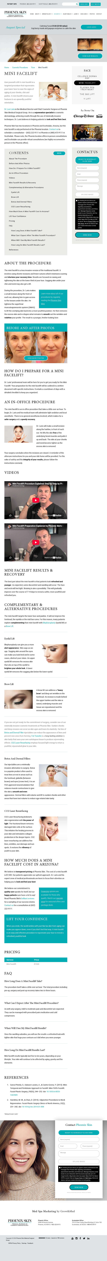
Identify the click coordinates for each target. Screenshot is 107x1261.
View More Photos (36, 358)
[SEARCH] (77, 4)
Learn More (91, 27)
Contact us (53, 129)
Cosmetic (57, 14)
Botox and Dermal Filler (14, 732)
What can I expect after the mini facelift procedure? (33, 235)
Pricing (12, 221)
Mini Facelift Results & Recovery (22, 182)
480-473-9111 (53, 4)
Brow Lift (15, 197)
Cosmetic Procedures (20, 67)
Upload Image (87, 195)
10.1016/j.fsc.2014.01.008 (33, 1106)
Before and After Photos (19, 163)
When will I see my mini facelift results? (28, 240)
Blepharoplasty (49, 622)
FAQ (10, 226)
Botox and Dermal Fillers (21, 202)
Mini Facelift (87, 83)
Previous (6, 347)
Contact (99, 14)
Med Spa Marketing (44, 1211)
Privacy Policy (92, 221)
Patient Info (12, 4)
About (37, 14)
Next (65, 347)
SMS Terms (81, 223)
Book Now (84, 4)
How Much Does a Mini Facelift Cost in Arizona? (29, 211)
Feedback (30, 1243)
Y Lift (87, 98)
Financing (45, 891)
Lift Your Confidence (17, 216)
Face (33, 67)
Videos (12, 178)
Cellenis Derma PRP (87, 77)
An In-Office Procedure (18, 173)
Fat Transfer (36, 736)
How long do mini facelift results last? (28, 245)
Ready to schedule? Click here (87, 160)
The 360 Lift (87, 94)
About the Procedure (18, 158)
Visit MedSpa (95, 4)
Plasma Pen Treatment (87, 88)
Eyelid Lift (15, 192)
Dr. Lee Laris (9, 109)
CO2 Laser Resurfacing (21, 206)
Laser (76, 14)
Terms (97, 240)
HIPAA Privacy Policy (14, 1243)
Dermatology (46, 14)
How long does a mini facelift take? (26, 230)
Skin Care (83, 14)
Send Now (87, 235)
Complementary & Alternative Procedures (26, 187)
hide (59, 153)
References (14, 249)
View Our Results (90, 56)
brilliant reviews (27, 898)
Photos (92, 14)
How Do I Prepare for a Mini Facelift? (24, 168)
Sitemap (24, 1243)
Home (32, 14)
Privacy (92, 240)
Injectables (67, 14)
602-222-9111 (31, 4)
